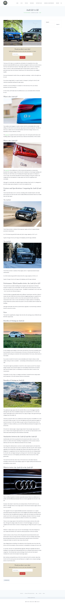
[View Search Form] (61, 3)
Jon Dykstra (27, 12)
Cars (40, 12)
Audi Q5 (7, 170)
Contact (40, 593)
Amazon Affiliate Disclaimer (29, 593)
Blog (36, 593)
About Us (21, 593)
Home (44, 593)
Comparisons (6, 580)
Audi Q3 (7, 134)
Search (47, 22)
